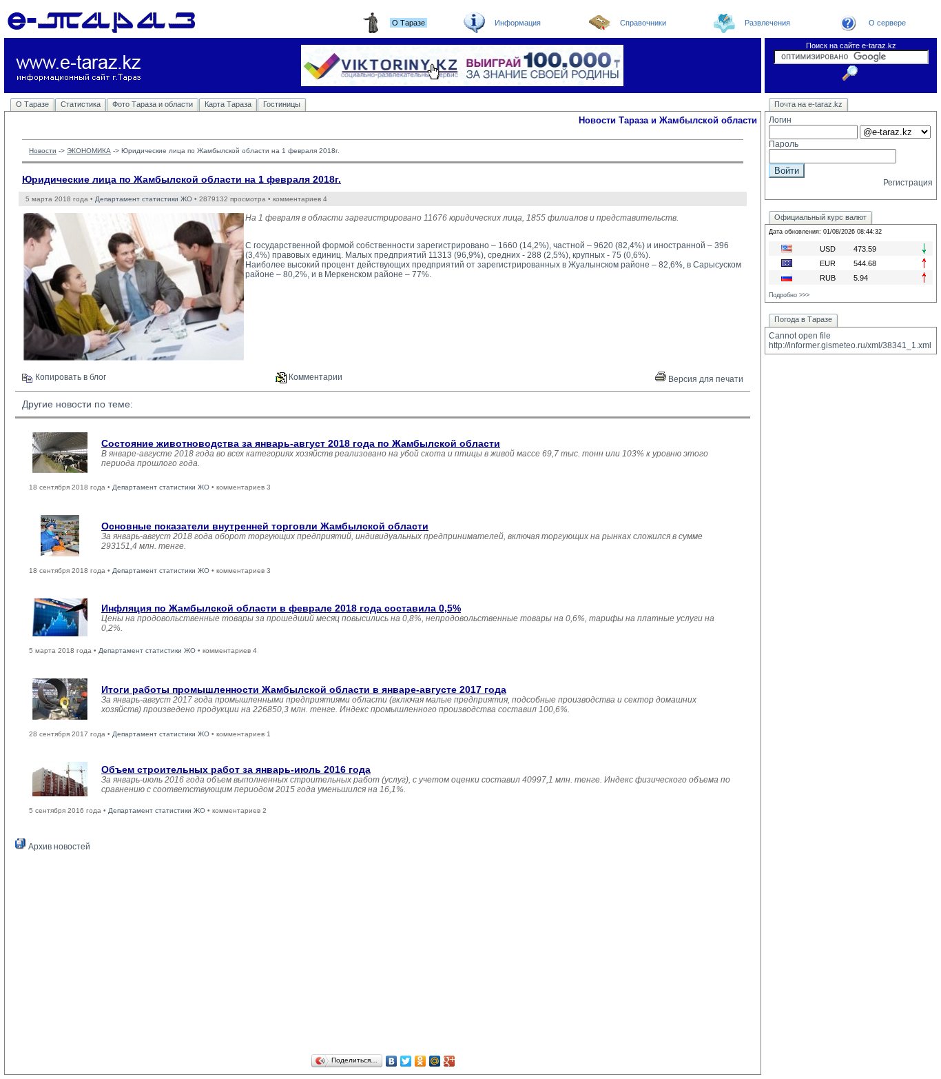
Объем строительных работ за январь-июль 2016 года (236, 769)
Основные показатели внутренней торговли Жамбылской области (264, 526)
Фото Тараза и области (152, 104)
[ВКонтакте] (391, 1061)
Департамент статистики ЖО (143, 199)
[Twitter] (406, 1061)
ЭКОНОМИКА (89, 150)
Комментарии (314, 377)
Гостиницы (281, 104)
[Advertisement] (382, 954)
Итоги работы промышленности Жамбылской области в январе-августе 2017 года (303, 689)
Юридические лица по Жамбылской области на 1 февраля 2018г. (181, 179)
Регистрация (908, 183)
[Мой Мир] (435, 1061)
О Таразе (32, 104)
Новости (42, 150)
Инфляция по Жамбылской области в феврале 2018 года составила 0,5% (281, 608)
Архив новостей (58, 846)
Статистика (81, 104)
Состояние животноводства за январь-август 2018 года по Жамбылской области (300, 443)
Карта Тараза (228, 104)
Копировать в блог (69, 377)
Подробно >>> (789, 295)
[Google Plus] (449, 1061)
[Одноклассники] (420, 1061)
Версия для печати (704, 379)
